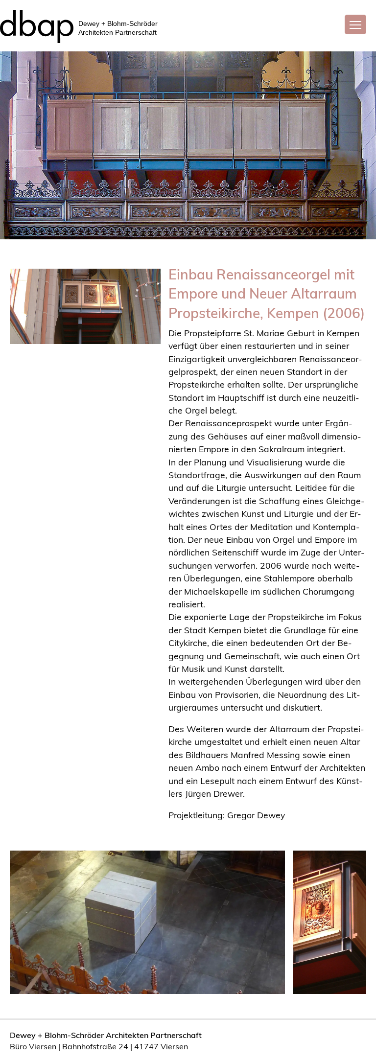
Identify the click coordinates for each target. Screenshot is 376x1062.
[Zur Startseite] (36, 23)
